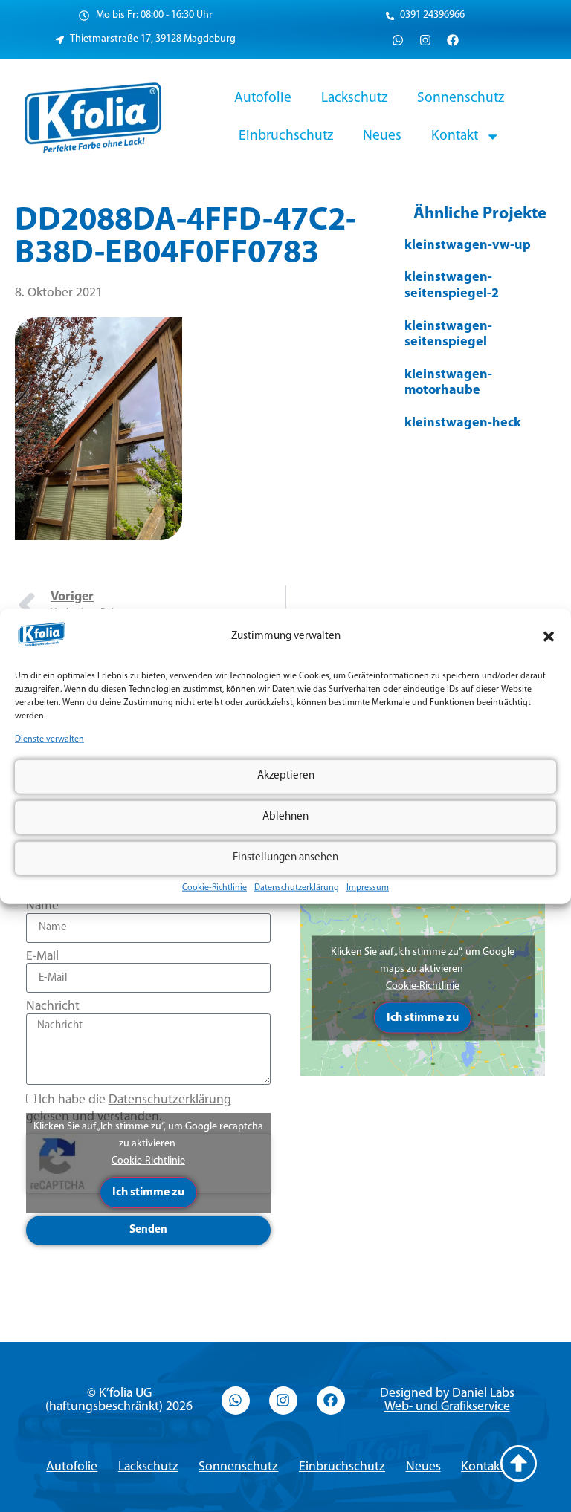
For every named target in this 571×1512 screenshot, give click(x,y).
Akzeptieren (285, 776)
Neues (382, 136)
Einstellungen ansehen (285, 857)
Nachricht (53, 1006)
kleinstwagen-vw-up (467, 246)
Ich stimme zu (148, 1192)
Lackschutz (354, 98)
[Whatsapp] (398, 40)
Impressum (367, 887)
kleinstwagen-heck (462, 423)
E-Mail (42, 956)
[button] (548, 636)
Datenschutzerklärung (296, 887)
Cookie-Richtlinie (214, 887)
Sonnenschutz (460, 98)
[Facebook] (453, 40)
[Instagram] (425, 40)
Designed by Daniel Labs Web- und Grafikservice (447, 1400)
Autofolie (262, 98)
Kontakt (454, 136)
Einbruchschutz (286, 136)
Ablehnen (285, 816)
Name (42, 906)
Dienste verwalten (49, 739)
